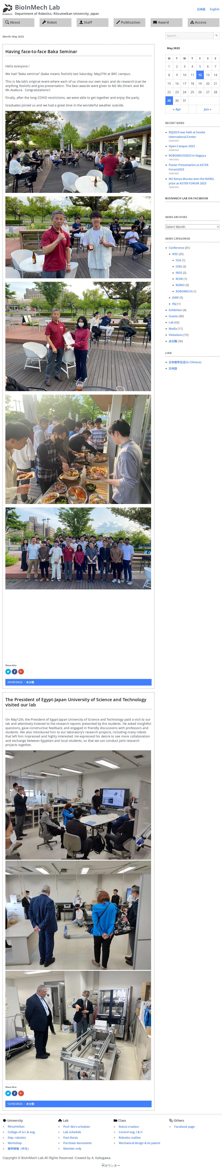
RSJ (174, 304)
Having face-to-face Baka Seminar (41, 51)
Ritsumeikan (16, 1126)
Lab (171, 322)
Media (173, 329)
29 (169, 100)
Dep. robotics (17, 1138)
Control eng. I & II (130, 1132)
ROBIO (180, 285)
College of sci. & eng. (21, 1132)
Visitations (176, 335)
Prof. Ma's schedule (76, 1127)
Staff (87, 22)
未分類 (30, 682)
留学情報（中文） (19, 1148)
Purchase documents (77, 1143)
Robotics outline (130, 1138)
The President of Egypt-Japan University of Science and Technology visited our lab (75, 702)
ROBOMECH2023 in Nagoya (187, 155)
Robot (51, 22)
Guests (173, 316)
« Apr (177, 109)
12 (200, 75)
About (14, 22)
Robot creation (129, 1127)
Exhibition (175, 310)
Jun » (207, 109)
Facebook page (184, 1127)
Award (163, 22)
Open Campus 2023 (182, 146)
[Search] (216, 35)
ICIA (178, 260)
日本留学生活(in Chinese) (185, 362)
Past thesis (70, 1138)
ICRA (179, 266)
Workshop (15, 1143)
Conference (176, 248)
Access (200, 22)
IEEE (175, 254)
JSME (175, 297)
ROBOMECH (184, 291)
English (214, 9)
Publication (130, 22)
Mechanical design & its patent (139, 1143)
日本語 (201, 9)
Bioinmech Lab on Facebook (186, 198)
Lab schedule (72, 1132)
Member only (72, 1148)
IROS (179, 273)
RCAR (179, 279)
